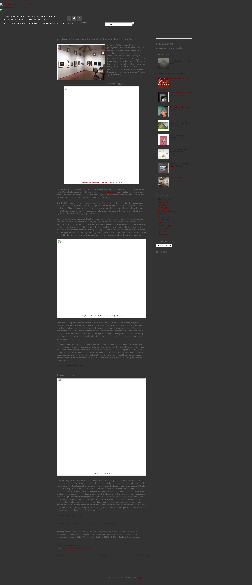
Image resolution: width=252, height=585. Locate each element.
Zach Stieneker (164, 223)
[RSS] (79, 20)
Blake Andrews (164, 199)
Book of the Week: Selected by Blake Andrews (181, 94)
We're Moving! (175, 178)
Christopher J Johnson (167, 211)
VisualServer (27, 4)
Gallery (15, 4)
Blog (20, 4)
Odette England (164, 208)
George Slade (163, 220)
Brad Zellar (162, 235)
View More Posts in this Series (68, 545)
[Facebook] (69, 20)
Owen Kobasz (163, 217)
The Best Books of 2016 (179, 79)
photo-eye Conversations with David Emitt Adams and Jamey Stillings (181, 123)
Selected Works (86, 549)
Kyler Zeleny (163, 232)
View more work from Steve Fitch (70, 366)
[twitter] (74, 20)
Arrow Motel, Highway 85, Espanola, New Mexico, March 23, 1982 (97, 316)
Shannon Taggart (165, 226)
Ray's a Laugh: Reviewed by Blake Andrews (180, 108)
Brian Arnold (163, 202)
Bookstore (7, 4)
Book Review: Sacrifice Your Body (173, 73)
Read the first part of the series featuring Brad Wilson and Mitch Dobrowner (86, 523)
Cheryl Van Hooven (166, 229)
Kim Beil (161, 205)
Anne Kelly (162, 214)
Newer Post (62, 555)
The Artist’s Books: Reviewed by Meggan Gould (178, 137)
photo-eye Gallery (75, 549)
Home (104, 555)
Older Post (145, 555)
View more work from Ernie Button (70, 515)
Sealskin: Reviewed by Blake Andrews (179, 165)
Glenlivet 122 (96, 473)
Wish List (12, 8)
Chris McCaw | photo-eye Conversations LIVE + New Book (180, 61)
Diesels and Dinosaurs (107, 192)
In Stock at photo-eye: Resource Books (178, 151)
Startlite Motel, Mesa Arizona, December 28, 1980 (97, 182)
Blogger (139, 578)
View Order (4, 8)
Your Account (22, 8)
